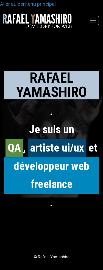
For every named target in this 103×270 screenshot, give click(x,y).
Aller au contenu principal (28, 4)
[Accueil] (36, 23)
